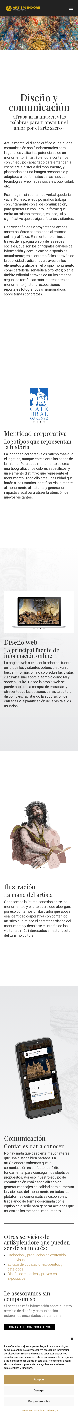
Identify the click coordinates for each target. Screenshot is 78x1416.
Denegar (39, 1390)
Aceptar (39, 1379)
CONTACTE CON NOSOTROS (29, 1327)
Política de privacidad (33, 1410)
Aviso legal (52, 1410)
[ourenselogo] (39, 425)
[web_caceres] (39, 631)
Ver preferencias (39, 1401)
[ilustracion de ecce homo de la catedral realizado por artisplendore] (39, 872)
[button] (72, 1339)
